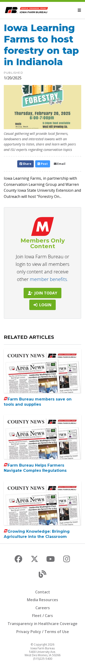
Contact (42, 592)
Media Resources (42, 599)
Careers (42, 607)
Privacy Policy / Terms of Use (42, 631)
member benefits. (49, 279)
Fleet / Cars (42, 615)
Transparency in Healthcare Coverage (42, 623)
